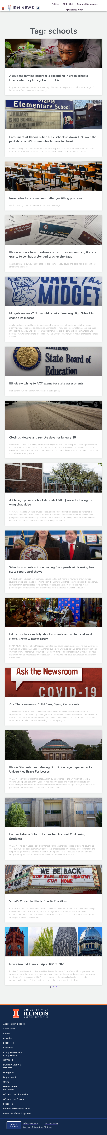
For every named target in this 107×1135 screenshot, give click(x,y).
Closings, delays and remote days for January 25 (42, 437)
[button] (38, 8)
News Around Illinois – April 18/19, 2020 (37, 964)
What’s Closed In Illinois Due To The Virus (38, 901)
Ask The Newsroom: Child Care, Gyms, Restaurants (44, 704)
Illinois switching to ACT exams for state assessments (46, 383)
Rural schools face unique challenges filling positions (45, 198)
